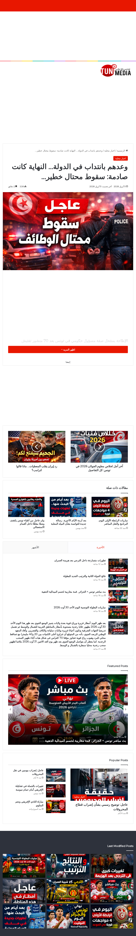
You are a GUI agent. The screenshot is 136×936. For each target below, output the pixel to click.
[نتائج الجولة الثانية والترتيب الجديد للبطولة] (118, 580)
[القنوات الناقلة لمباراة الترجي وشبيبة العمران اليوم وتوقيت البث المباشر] (68, 891)
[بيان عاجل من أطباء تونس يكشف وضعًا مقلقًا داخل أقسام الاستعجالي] (26, 507)
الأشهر (35, 547)
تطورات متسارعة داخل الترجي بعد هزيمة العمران (80, 560)
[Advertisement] (68, 36)
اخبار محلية (109, 150)
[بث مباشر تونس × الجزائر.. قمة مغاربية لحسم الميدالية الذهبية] (118, 596)
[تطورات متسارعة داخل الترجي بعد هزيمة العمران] (118, 565)
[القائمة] (4, 82)
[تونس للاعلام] (116, 70)
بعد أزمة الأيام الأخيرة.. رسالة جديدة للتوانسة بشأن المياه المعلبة (68, 522)
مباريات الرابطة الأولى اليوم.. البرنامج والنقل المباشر (113, 522)
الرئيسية (121, 150)
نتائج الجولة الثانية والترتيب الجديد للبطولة (84, 576)
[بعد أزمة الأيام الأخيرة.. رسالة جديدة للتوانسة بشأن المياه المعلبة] (68, 507)
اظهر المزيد (69, 349)
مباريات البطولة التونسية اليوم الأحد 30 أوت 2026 (80, 607)
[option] (68, 709)
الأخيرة (100, 547)
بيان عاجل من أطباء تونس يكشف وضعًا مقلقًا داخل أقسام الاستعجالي (27, 524)
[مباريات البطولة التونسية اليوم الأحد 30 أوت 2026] (118, 612)
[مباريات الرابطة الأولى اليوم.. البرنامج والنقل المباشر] (110, 507)
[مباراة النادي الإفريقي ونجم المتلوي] (56, 806)
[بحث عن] (131, 82)
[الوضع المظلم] (10, 82)
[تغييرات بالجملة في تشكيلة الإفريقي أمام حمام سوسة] (56, 790)
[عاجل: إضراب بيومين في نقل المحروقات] (56, 775)
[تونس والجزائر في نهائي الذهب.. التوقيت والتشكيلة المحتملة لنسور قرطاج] (68, 916)
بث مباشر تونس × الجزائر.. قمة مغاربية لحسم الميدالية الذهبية (74, 591)
